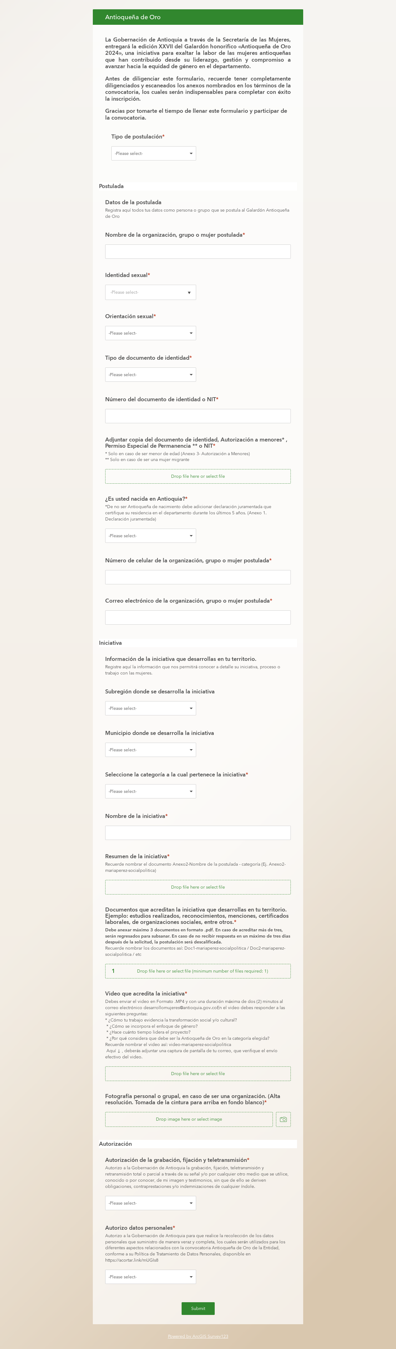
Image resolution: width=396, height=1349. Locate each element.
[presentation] (198, 460)
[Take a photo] (283, 1119)
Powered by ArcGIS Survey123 (198, 1336)
